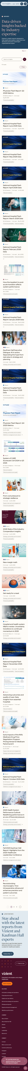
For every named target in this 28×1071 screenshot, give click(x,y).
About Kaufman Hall (6, 1021)
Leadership (4, 1030)
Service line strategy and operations (10, 1001)
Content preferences (7, 1047)
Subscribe (7, 954)
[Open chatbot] (25, 1068)
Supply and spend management (9, 1007)
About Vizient (5, 1018)
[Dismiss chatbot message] (25, 1061)
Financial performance (7, 995)
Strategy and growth (6, 1004)
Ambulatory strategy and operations (10, 992)
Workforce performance (7, 1010)
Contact (4, 1041)
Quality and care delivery (7, 998)
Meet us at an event (6, 1044)
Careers (3, 1027)
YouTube (4, 1056)
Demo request (7, 983)
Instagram (4, 1050)
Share (24, 50)
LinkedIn (4, 1053)
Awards (3, 1024)
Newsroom (4, 1033)
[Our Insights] (7, 4)
